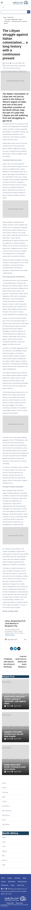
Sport (4, 797)
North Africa (17, 71)
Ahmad (7, 63)
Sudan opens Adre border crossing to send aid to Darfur (14, 767)
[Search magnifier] (28, 11)
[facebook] (6, 889)
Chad (4, 846)
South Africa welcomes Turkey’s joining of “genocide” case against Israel (15, 700)
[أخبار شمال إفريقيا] (21, 2)
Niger (4, 865)
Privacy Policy (10, 903)
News (4, 820)
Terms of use (19, 903)
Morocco (4, 860)
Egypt (4, 837)
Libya (4, 65)
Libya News (10, 65)
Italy (23, 63)
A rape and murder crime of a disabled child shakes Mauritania (20, 662)
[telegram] (1, 889)
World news (6, 815)
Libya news (20, 885)
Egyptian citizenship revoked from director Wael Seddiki (14, 734)
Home (4, 783)
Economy (5, 792)
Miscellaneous (6, 810)
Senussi (18, 68)
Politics (23, 71)
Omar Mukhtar (11, 68)
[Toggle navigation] (2, 2)
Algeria (4, 851)
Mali (3, 855)
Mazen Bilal (18, 65)
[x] (4, 889)
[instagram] (8, 889)
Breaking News (5, 71)
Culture (4, 801)
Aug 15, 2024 (17, 706)
